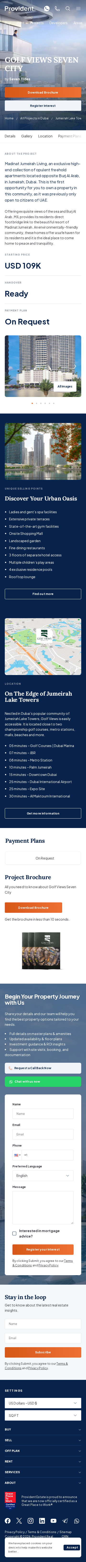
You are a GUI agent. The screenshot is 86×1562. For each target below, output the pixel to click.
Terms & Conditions (42, 1532)
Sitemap (65, 1532)
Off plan (12, 1450)
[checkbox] (14, 1233)
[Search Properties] (68, 8)
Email (16, 1125)
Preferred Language (27, 1166)
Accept (72, 1547)
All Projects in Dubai (34, 118)
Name (16, 1104)
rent (9, 1461)
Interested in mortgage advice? (39, 1233)
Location (45, 136)
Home (9, 118)
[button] (17, 1155)
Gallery (26, 136)
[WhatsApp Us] (47, 8)
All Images (65, 386)
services (12, 1472)
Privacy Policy (48, 1265)
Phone (17, 1145)
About (10, 1482)
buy (8, 1429)
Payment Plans (69, 136)
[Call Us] (57, 8)
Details (10, 136)
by (17, 79)
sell (8, 1440)
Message (19, 1187)
